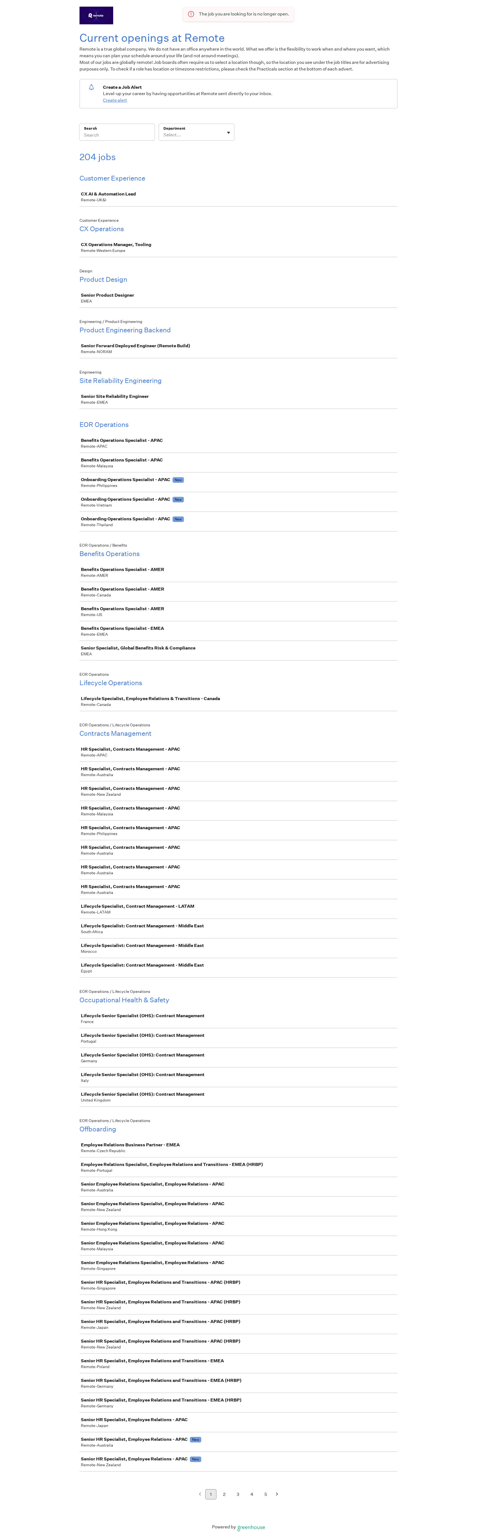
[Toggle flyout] (228, 132)
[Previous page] (200, 1494)
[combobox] (163, 135)
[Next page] (277, 1494)
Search (90, 128)
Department (174, 128)
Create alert (115, 100)
